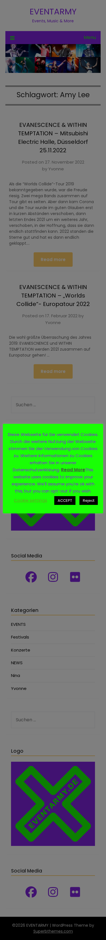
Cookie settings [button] (30, 500)
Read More (73, 470)
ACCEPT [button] (65, 500)
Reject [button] (88, 500)
